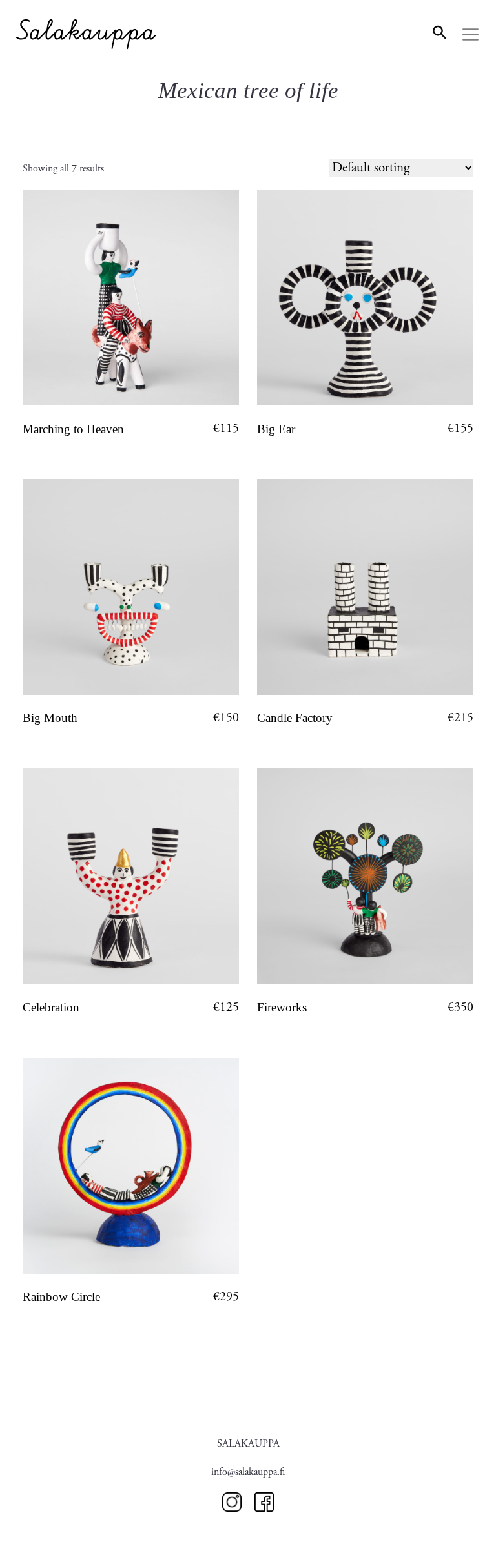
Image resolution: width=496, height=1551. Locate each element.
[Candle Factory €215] (365, 587)
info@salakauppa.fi (248, 1472)
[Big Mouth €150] (131, 587)
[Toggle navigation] (470, 35)
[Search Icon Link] (440, 31)
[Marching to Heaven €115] (131, 297)
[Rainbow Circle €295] (131, 1166)
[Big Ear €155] (365, 297)
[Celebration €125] (131, 876)
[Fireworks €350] (365, 876)
